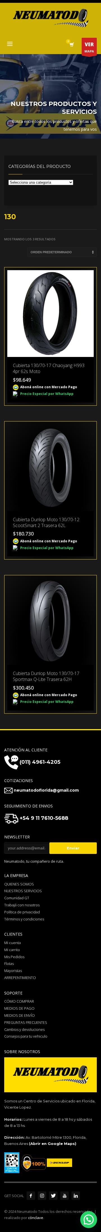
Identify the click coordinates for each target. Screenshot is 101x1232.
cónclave (35, 1217)
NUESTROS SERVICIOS (23, 890)
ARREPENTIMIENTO (20, 977)
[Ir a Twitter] (53, 1195)
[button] (88, 1219)
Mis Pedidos (14, 956)
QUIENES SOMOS (19, 884)
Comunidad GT (16, 897)
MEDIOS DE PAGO (19, 1008)
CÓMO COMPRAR (19, 1001)
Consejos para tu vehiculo (25, 1036)
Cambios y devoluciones (24, 1029)
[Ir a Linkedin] (76, 1195)
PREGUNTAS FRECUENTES (25, 1022)
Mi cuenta (12, 942)
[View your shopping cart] (71, 44)
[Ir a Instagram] (42, 1195)
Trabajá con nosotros (22, 904)
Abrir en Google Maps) (53, 1143)
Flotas (9, 963)
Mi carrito (12, 949)
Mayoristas (13, 970)
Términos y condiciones (24, 919)
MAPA (89, 47)
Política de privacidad (22, 911)
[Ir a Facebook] (31, 1195)
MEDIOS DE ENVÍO (19, 1015)
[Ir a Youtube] (64, 1195)
